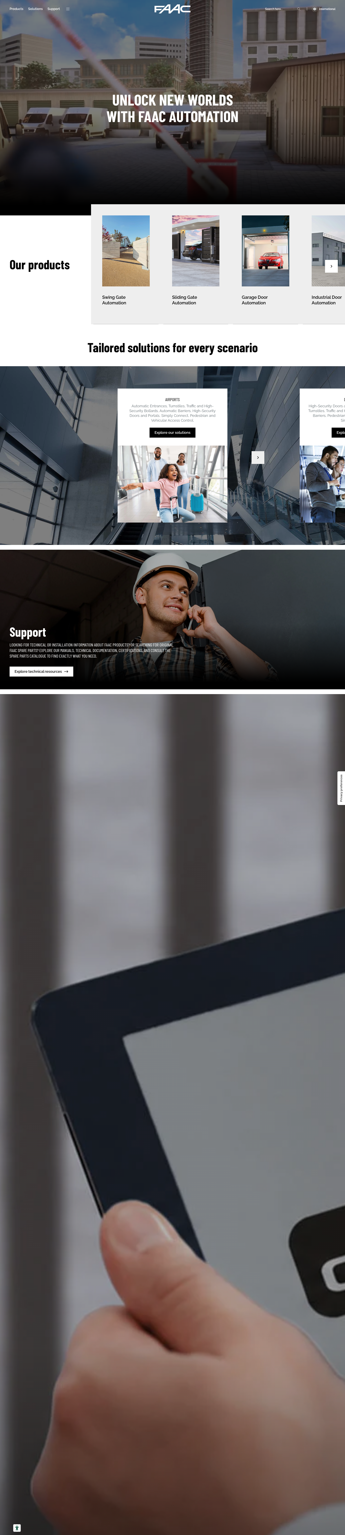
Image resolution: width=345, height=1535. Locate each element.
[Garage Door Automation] (265, 264)
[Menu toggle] (68, 9)
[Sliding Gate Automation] (196, 264)
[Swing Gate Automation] (126, 264)
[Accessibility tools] (17, 1528)
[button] (331, 266)
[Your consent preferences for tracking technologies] (341, 788)
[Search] (299, 9)
